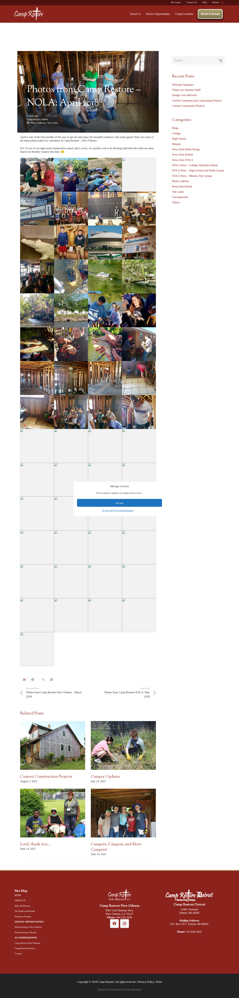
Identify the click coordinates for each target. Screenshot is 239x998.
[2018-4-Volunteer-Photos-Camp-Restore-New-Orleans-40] (105, 480)
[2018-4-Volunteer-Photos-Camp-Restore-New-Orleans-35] (71, 446)
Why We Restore (22, 906)
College (176, 133)
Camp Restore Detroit (25, 948)
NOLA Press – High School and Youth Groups (198, 170)
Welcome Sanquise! (183, 84)
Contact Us (191, 2)
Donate (215, 2)
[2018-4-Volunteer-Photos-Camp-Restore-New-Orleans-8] (139, 209)
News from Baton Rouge (186, 149)
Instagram (201, 941)
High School (179, 138)
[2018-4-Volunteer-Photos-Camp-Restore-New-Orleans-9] (37, 242)
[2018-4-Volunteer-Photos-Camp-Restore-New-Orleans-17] (37, 310)
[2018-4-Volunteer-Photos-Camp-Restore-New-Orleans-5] (37, 209)
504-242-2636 (124, 917)
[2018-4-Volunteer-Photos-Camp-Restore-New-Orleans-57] (139, 615)
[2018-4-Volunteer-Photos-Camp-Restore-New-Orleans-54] (37, 615)
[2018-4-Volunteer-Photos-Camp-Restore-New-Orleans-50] (37, 581)
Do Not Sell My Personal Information (117, 510)
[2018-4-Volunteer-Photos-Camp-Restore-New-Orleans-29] (37, 412)
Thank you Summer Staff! (186, 89)
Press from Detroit (182, 186)
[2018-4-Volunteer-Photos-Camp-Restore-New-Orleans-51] (71, 581)
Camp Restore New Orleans (27, 943)
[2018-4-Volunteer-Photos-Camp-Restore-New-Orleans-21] (37, 344)
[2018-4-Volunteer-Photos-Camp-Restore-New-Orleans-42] (37, 513)
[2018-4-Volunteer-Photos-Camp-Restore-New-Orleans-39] (71, 480)
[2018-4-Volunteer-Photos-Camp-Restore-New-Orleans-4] (139, 175)
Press (159, 981)
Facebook (178, 941)
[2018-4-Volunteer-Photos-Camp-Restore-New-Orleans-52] (105, 581)
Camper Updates (105, 777)
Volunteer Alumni (23, 916)
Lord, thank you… (35, 844)
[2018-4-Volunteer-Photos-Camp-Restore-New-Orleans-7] (105, 209)
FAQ (204, 2)
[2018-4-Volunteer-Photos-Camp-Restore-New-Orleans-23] (105, 344)
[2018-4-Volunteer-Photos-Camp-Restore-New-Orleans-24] (139, 344)
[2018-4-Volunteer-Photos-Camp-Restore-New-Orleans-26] (71, 378)
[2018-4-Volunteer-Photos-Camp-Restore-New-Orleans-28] (139, 378)
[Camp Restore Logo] (29, 14)
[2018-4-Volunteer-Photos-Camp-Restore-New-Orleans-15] (105, 276)
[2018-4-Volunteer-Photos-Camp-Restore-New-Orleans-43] (71, 513)
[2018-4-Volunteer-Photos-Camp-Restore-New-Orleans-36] (105, 446)
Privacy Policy (146, 981)
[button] (222, 2)
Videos (176, 202)
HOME (18, 895)
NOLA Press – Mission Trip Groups (192, 175)
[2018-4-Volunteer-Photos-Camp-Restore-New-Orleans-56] (105, 615)
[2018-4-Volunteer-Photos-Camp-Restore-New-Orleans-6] (71, 209)
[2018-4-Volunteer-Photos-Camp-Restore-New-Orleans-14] (71, 276)
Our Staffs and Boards (25, 911)
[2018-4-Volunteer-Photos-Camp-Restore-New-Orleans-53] (139, 581)
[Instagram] (124, 923)
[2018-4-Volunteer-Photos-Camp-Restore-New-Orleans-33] (37, 446)
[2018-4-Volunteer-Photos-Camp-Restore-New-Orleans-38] (37, 480)
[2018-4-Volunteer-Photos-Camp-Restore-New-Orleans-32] (139, 412)
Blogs (175, 127)
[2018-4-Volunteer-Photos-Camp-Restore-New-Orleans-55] (71, 615)
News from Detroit (182, 154)
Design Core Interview (184, 95)
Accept (119, 502)
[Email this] (24, 679)
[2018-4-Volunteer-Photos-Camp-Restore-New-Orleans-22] (71, 344)
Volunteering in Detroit (25, 932)
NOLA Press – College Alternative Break (195, 165)
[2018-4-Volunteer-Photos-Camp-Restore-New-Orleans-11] (105, 242)
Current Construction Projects (46, 777)
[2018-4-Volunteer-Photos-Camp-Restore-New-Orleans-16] (139, 276)
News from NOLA (182, 159)
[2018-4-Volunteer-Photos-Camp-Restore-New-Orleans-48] (105, 547)
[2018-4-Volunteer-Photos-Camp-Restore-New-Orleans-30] (71, 412)
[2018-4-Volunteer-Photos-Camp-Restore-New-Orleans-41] (139, 480)
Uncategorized (180, 197)
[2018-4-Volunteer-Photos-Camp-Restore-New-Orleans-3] (105, 175)
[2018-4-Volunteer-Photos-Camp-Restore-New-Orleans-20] (139, 310)
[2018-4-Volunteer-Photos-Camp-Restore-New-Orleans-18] (71, 310)
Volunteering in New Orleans (28, 927)
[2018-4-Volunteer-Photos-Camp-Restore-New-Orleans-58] (37, 649)
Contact (18, 953)
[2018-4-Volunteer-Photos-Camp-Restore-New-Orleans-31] (105, 412)
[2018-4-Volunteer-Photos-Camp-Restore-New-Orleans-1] (37, 175)
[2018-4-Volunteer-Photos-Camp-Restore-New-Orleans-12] (139, 242)
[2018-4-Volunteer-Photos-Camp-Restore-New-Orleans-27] (105, 378)
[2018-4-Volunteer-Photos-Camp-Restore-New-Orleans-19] (105, 310)
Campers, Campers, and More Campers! (116, 847)
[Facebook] (114, 923)
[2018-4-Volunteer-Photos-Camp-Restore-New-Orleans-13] (37, 276)
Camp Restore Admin (37, 119)
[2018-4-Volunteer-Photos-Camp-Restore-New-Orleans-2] (71, 175)
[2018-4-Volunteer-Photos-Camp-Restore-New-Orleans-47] (71, 547)
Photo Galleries (38, 122)
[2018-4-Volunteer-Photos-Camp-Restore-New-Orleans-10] (71, 242)
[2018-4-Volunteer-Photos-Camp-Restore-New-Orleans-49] (139, 547)
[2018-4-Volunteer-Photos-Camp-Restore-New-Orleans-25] (37, 378)
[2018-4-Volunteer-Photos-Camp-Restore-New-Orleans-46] (37, 547)
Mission (176, 144)
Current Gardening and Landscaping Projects (197, 100)
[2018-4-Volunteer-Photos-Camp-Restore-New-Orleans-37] (139, 446)
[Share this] (33, 679)
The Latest (176, 2)
